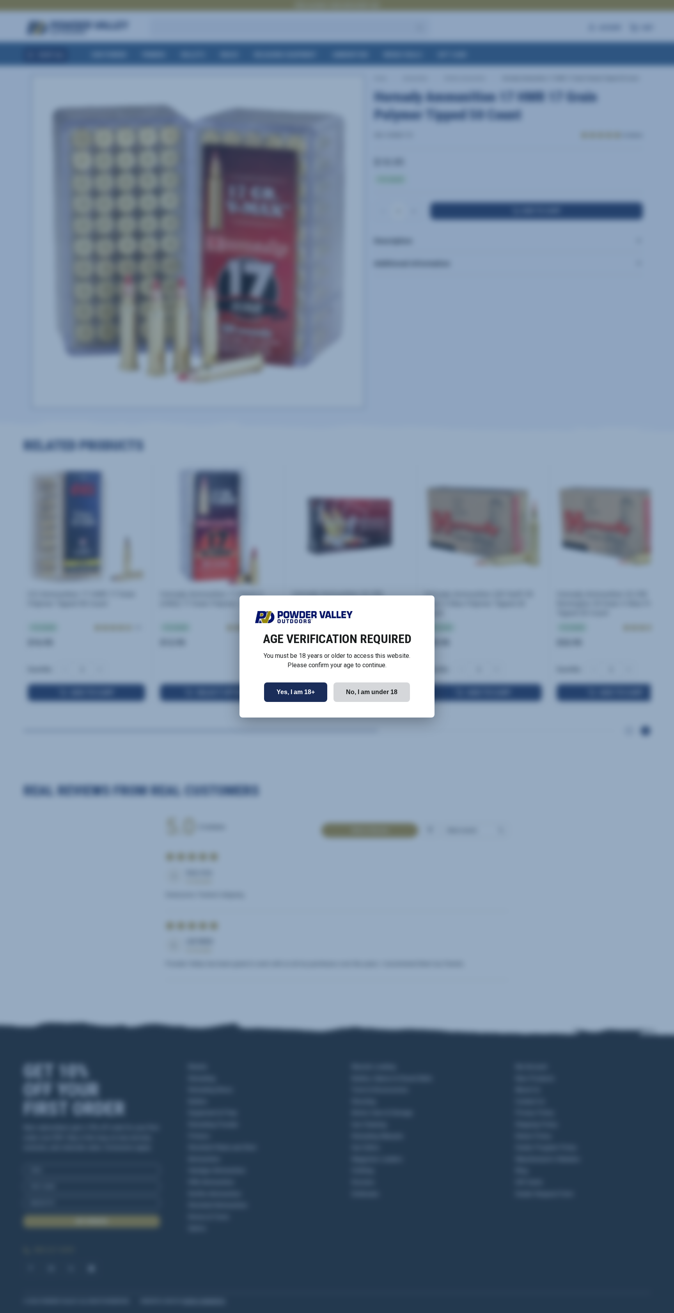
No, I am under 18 (371, 692)
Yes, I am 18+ (296, 692)
